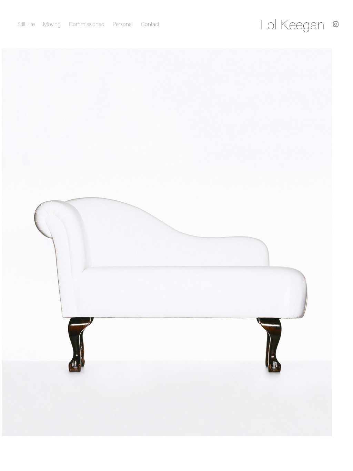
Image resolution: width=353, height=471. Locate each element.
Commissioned (86, 24)
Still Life (26, 24)
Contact (150, 24)
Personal (123, 24)
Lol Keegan (292, 24)
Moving (52, 24)
